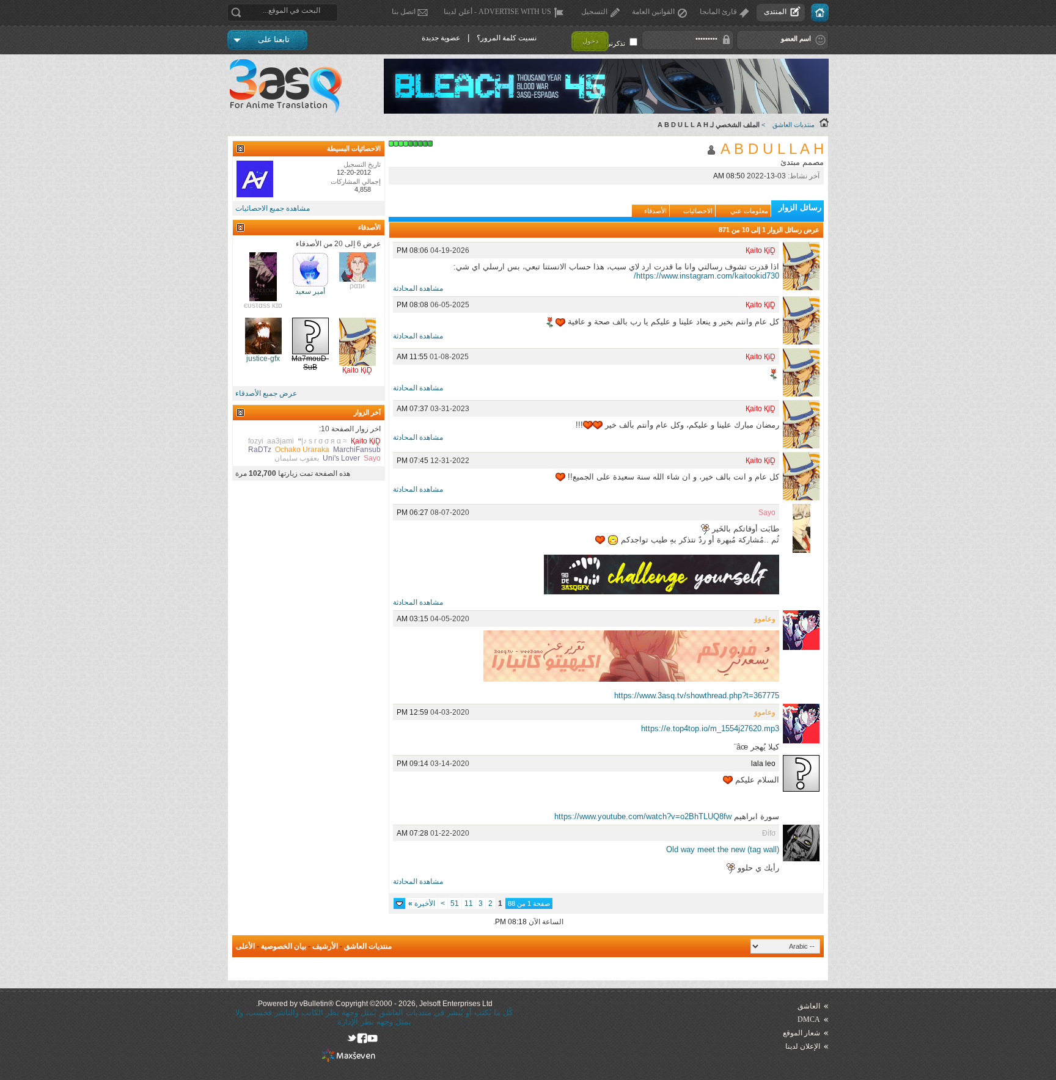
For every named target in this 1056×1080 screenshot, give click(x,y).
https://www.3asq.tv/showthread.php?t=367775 (696, 695)
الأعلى (245, 946)
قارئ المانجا (718, 11)
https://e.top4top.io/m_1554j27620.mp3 (710, 728)
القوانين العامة (653, 11)
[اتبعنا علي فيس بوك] (362, 1038)
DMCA (809, 1019)
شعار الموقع (801, 1033)
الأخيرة (421, 903)
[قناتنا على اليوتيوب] (372, 1038)
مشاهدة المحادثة (418, 288)
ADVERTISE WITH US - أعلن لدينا (497, 11)
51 (454, 903)
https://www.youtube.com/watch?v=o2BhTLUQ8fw (643, 816)
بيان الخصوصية (283, 946)
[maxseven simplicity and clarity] (348, 1059)
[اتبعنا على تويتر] (351, 1038)
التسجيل (594, 11)
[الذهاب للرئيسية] (820, 12)
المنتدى (775, 11)
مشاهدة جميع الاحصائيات (272, 208)
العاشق (809, 1006)
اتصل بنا (404, 11)
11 (468, 903)
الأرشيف (325, 946)
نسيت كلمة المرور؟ (507, 38)
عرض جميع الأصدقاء (266, 393)
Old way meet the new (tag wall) (722, 849)
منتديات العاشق (793, 124)
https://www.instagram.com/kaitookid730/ (706, 275)
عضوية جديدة (441, 38)
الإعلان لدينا (802, 1046)
